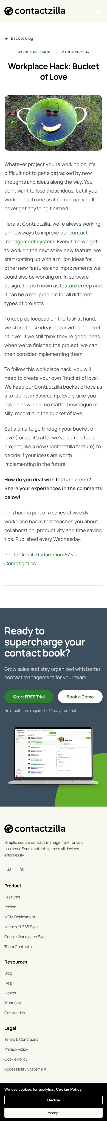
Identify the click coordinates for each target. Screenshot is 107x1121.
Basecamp (47, 395)
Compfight (16, 563)
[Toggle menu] (98, 11)
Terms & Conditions (21, 1039)
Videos (10, 992)
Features (12, 897)
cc (33, 563)
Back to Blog (22, 38)
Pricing (10, 906)
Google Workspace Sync (25, 936)
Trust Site (12, 1002)
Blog (8, 973)
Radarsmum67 (53, 554)
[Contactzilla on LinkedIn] (22, 869)
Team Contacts (18, 946)
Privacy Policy (16, 1049)
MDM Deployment (19, 916)
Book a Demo (80, 697)
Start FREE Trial (29, 697)
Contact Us (14, 1012)
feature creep (76, 285)
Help (8, 983)
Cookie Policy (15, 1059)
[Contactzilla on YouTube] (8, 869)
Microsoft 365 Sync (21, 926)
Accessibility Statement (25, 1069)
